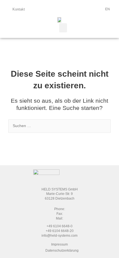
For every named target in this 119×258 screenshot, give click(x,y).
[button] (63, 27)
